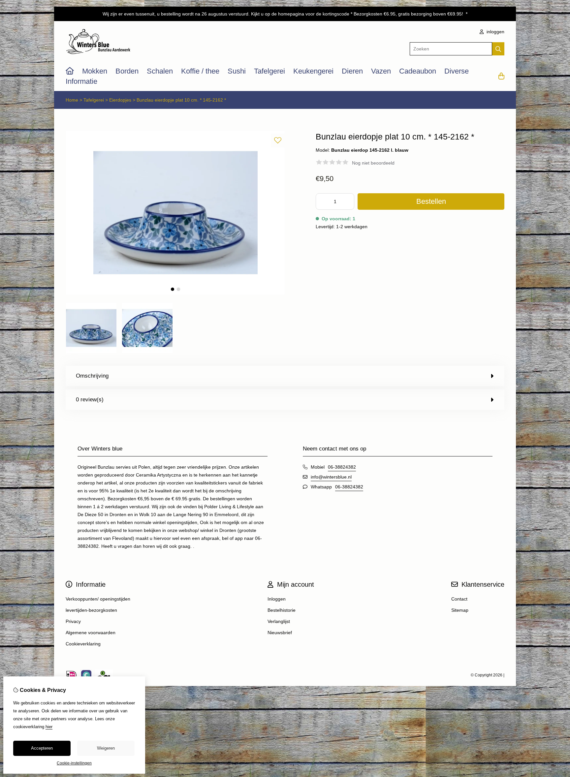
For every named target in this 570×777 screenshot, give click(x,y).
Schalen (160, 71)
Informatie (81, 81)
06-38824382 (342, 467)
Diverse (456, 71)
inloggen (494, 31)
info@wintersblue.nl (331, 477)
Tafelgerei (269, 71)
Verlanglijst (279, 621)
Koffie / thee (200, 71)
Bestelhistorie (282, 610)
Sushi (237, 71)
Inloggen (277, 599)
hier (49, 726)
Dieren (352, 71)
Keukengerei (313, 71)
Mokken (94, 71)
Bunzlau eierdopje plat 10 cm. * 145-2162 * (181, 100)
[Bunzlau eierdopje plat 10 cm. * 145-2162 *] (175, 293)
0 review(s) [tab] (90, 399)
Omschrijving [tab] (92, 376)
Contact (459, 599)
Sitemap (459, 610)
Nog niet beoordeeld (373, 163)
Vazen (381, 71)
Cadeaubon (417, 71)
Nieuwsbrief (280, 632)
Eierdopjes (120, 100)
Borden (127, 71)
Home (72, 100)
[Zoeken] (498, 48)
